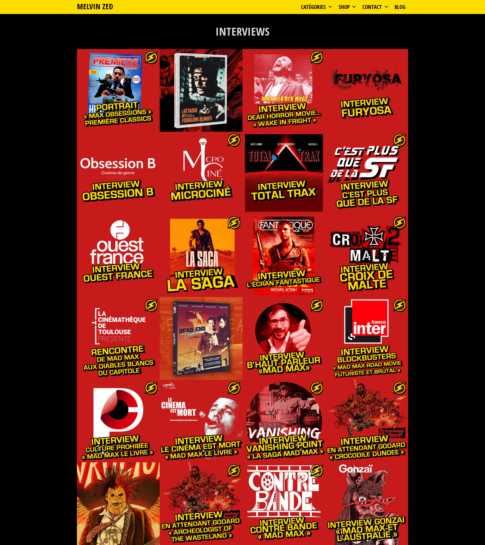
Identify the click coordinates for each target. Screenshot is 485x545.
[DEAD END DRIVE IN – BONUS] (201, 338)
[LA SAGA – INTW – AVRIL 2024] (201, 255)
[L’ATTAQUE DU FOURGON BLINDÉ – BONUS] (201, 90)
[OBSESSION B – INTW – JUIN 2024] (118, 173)
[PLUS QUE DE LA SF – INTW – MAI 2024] (366, 173)
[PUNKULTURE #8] (118, 503)
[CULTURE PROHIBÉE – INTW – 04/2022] (118, 421)
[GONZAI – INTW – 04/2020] (366, 503)
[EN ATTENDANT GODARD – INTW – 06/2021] (366, 421)
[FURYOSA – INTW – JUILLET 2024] (366, 90)
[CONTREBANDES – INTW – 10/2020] (283, 503)
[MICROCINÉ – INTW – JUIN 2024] (201, 173)
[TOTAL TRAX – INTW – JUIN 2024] (283, 173)
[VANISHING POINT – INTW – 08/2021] (283, 421)
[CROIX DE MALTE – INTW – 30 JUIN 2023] (366, 255)
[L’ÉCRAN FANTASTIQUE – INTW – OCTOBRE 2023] (283, 255)
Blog (400, 7)
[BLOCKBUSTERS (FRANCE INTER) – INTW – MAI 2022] (366, 338)
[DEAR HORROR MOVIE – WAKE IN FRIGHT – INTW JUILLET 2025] (283, 90)
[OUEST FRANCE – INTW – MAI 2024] (118, 255)
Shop (344, 7)
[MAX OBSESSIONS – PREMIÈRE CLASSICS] (118, 90)
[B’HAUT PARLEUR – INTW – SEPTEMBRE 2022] (283, 338)
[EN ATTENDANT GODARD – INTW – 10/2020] (201, 503)
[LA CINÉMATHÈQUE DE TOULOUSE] (118, 338)
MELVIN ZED (95, 6)
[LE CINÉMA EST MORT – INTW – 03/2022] (201, 421)
